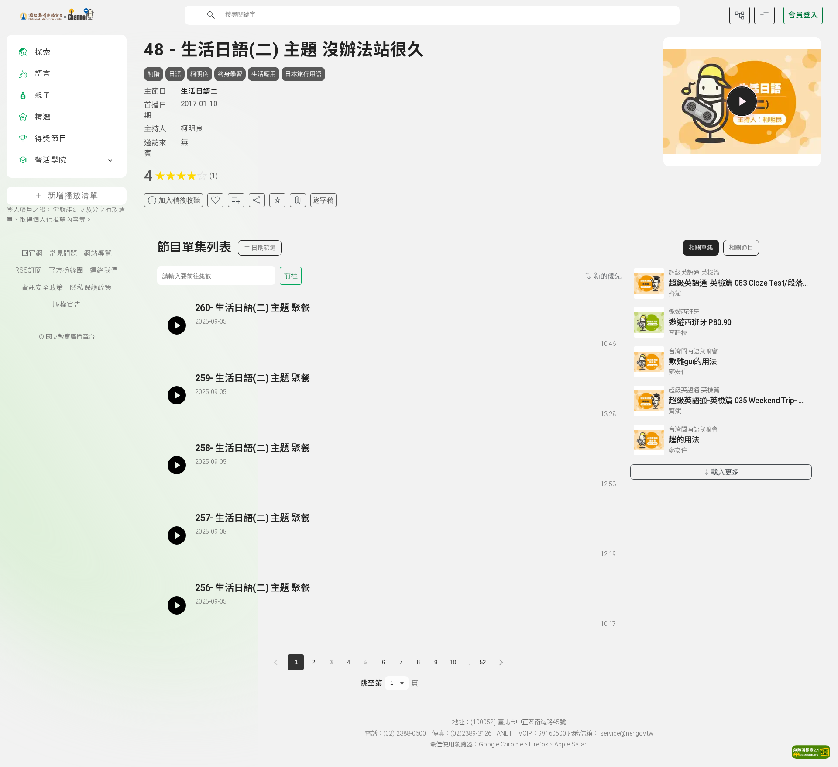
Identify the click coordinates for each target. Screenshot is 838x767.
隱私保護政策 (91, 288)
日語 (175, 73)
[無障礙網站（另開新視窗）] (811, 756)
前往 (291, 276)
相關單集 (701, 247)
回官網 (32, 253)
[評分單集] (277, 200)
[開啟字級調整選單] (764, 15)
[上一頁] (277, 662)
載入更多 (725, 472)
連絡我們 (104, 270)
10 (453, 662)
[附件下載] (298, 200)
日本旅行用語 (303, 73)
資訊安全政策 (42, 288)
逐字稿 (323, 200)
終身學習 (230, 73)
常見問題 (63, 253)
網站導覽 (98, 253)
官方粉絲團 (65, 270)
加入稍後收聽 (179, 200)
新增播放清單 (73, 195)
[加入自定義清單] (236, 200)
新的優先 (608, 276)
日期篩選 (263, 247)
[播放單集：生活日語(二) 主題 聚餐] (177, 325)
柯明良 (199, 73)
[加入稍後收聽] (201, 342)
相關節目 (741, 247)
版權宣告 (67, 305)
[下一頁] (501, 662)
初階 (154, 73)
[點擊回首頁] (51, 15)
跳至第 (371, 683)
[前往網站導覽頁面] (739, 15)
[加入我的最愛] (215, 200)
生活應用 (263, 73)
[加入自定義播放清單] (217, 342)
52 (483, 662)
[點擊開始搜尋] (211, 15)
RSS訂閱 (28, 270)
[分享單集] (257, 200)
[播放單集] (742, 101)
